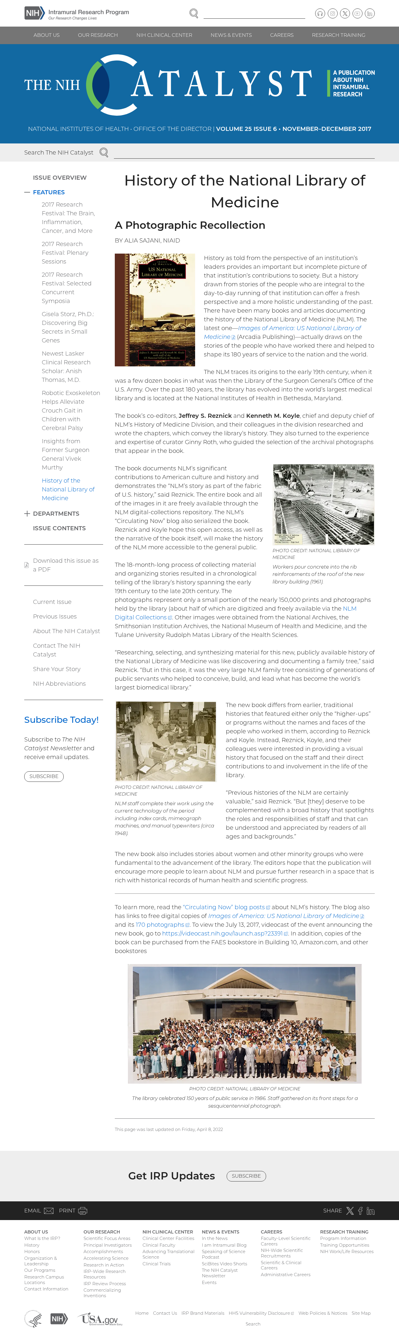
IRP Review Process (105, 1283)
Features (49, 192)
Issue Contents (59, 528)
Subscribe (44, 776)
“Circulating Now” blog (226, 907)
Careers (282, 35)
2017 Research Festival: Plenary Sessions (65, 252)
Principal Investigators (108, 1245)
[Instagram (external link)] (333, 13)
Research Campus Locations (44, 1279)
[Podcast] (320, 13)
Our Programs (39, 1270)
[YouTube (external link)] (357, 13)
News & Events (231, 35)
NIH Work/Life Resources (347, 1251)
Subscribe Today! (61, 719)
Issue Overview (60, 177)
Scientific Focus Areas (107, 1238)
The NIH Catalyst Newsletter (220, 1272)
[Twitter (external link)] (345, 13)
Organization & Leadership (40, 1261)
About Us (47, 35)
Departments (56, 513)
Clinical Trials (157, 1264)
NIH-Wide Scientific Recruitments (282, 1253)
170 (163, 924)
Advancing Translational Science (169, 1254)
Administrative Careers (285, 1274)
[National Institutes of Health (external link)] (59, 1318)
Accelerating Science (106, 1258)
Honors (32, 1251)
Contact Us (165, 1313)
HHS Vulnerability (261, 1313)
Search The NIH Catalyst (58, 152)
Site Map (361, 1313)
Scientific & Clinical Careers (281, 1265)
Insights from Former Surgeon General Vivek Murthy (65, 454)
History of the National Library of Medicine (68, 489)
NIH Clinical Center (164, 35)
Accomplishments (103, 1251)
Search (253, 1324)
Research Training (338, 35)
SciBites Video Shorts (224, 1264)
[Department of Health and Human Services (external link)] (33, 1318)
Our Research (98, 35)
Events (209, 1282)
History (31, 1245)
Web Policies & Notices (323, 1313)
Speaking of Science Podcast (223, 1254)
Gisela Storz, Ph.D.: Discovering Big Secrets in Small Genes (68, 327)
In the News (215, 1238)
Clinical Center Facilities (168, 1238)
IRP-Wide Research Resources (105, 1274)
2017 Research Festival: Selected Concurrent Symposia (67, 287)
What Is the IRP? (42, 1238)
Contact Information (46, 1289)
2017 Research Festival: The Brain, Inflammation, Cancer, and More (68, 217)
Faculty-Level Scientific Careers (285, 1241)
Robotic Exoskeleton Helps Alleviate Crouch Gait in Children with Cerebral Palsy (71, 410)
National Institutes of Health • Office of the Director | (199, 128)
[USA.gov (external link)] (99, 1318)
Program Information (343, 1238)
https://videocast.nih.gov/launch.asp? (225, 933)
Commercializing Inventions (102, 1292)
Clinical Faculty (159, 1245)
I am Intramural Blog (224, 1245)
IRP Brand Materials (202, 1313)
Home (142, 1313)
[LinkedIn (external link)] (370, 13)
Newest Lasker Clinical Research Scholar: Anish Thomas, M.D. (66, 366)
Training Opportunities (344, 1245)
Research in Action (104, 1265)
